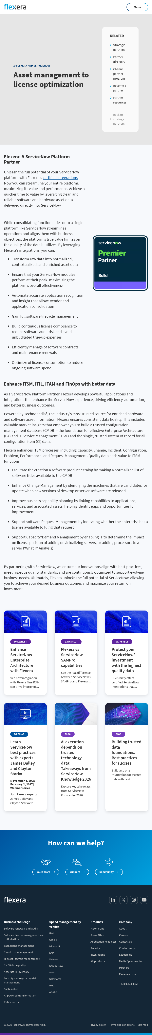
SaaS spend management (19, 945)
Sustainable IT (12, 989)
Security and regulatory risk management (20, 980)
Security (95, 948)
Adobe (53, 992)
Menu (137, 7)
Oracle (53, 940)
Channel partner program (119, 73)
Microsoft (54, 946)
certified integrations (60, 177)
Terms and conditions (122, 1025)
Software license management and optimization (24, 937)
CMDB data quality (15, 965)
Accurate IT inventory (16, 972)
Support (75, 872)
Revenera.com (127, 974)
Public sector (11, 1002)
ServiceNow (56, 966)
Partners (124, 967)
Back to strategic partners (119, 119)
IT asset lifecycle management (22, 959)
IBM (51, 933)
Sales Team (43, 872)
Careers (123, 935)
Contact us (125, 941)
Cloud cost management (18, 952)
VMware (53, 959)
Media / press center (131, 961)
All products (97, 961)
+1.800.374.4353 (128, 984)
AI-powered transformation (20, 995)
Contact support (129, 948)
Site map (143, 1025)
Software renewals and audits (21, 928)
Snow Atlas (97, 935)
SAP (51, 953)
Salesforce (55, 979)
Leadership (125, 954)
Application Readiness (103, 941)
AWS (51, 972)
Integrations (97, 954)
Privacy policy (98, 1025)
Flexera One (97, 928)
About (122, 928)
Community (106, 872)
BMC (51, 985)
